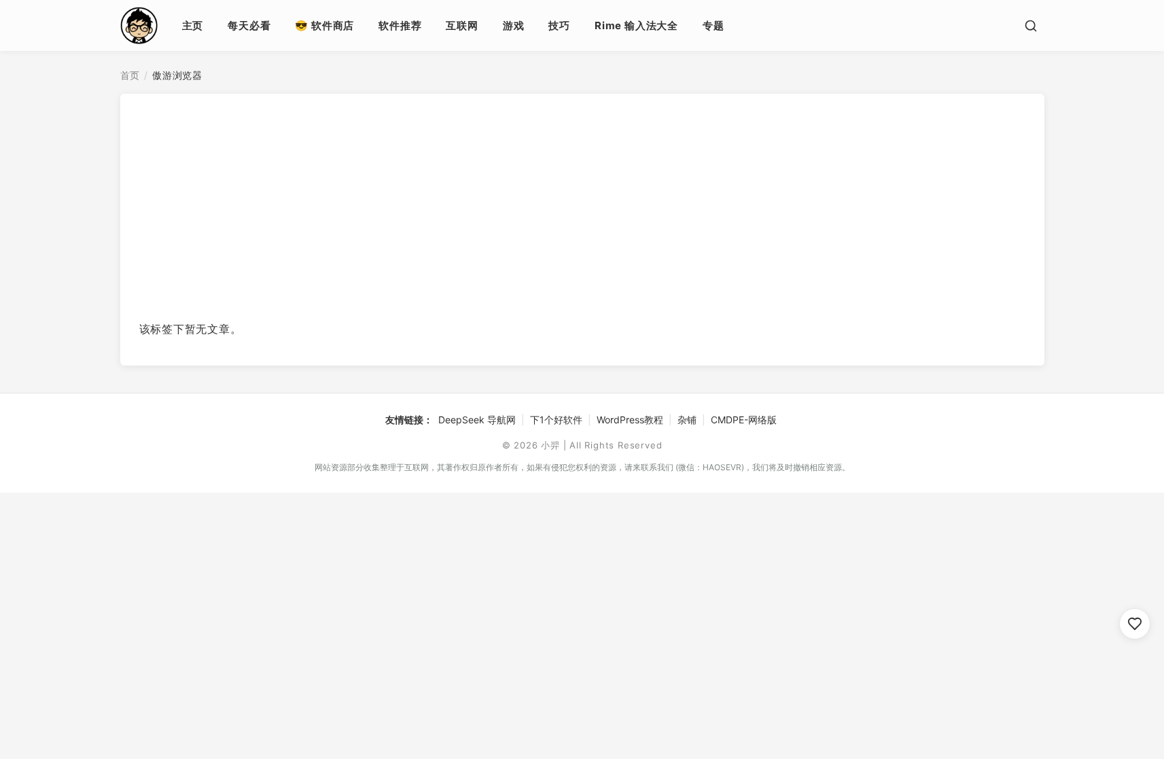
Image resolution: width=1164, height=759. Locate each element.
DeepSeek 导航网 (477, 419)
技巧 (559, 25)
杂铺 (686, 419)
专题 (713, 25)
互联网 (462, 25)
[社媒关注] (1134, 623)
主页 (193, 25)
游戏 (514, 25)
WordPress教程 (630, 419)
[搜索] (1030, 25)
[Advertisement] (582, 212)
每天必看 (249, 25)
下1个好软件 (556, 419)
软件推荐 (399, 25)
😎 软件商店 (324, 25)
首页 (130, 75)
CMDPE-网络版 (744, 419)
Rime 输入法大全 (636, 25)
